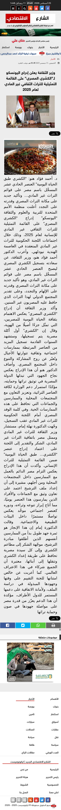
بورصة (18, 47)
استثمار (54, 714)
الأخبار (41, 47)
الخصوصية (52, 784)
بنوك (30, 47)
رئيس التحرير (52, 777)
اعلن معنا (53, 792)
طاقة (31, 744)
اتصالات (30, 729)
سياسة (54, 744)
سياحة (31, 737)
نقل (56, 737)
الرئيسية (54, 47)
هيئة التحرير (22, 777)
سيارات (30, 721)
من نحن (24, 769)
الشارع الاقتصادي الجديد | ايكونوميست (30, 761)
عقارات (54, 729)
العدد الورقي (52, 752)
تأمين (31, 714)
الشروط (24, 784)
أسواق (55, 721)
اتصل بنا (23, 792)
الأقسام (54, 698)
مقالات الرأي (27, 752)
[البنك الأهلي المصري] (30, 662)
